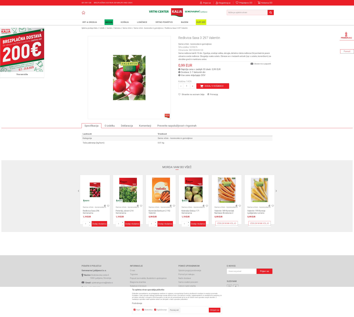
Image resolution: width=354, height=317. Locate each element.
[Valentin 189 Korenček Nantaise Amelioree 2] (227, 190)
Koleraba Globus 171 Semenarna (190, 212)
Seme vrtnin (127, 28)
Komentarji (145, 125)
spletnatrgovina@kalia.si (102, 283)
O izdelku (110, 125)
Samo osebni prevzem (188, 282)
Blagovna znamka (138, 282)
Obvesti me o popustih (262, 64)
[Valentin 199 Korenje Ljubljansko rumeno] (259, 190)
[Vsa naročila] (22, 50)
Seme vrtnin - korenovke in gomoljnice (148, 28)
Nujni (138, 310)
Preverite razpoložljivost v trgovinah (176, 125)
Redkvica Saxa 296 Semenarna (91, 212)
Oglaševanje (162, 310)
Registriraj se (225, 3)
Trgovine (134, 274)
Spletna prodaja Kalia (89, 28)
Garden (109, 28)
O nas (132, 270)
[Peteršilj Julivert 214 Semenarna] (128, 190)
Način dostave (184, 278)
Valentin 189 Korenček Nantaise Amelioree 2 (224, 212)
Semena (117, 28)
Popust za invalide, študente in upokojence (148, 278)
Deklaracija (127, 125)
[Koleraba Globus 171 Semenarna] (194, 190)
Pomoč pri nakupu (186, 274)
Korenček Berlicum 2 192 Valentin (159, 212)
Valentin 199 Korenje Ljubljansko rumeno (256, 212)
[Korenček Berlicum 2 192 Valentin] (161, 190)
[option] (95, 199)
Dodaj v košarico (214, 86)
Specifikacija (91, 125)
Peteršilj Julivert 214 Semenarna (124, 212)
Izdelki (102, 28)
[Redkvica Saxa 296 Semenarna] (95, 190)
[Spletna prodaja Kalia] (177, 12)
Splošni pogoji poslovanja (189, 270)
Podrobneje (137, 303)
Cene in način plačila (187, 286)
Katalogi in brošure (138, 286)
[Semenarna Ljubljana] (86, 200)
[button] (250, 12)
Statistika (148, 310)
